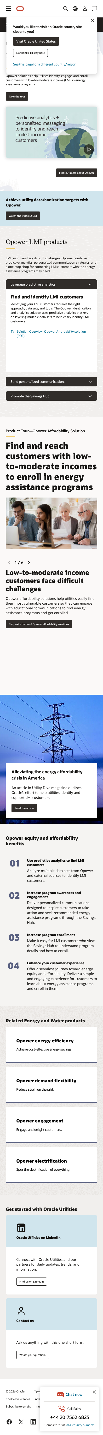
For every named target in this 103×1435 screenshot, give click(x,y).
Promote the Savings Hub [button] (30, 396)
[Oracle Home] (20, 8)
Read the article (24, 808)
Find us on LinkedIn (31, 1281)
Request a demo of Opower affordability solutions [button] (39, 624)
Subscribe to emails (18, 1406)
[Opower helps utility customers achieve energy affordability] (51, 132)
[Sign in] (85, 8)
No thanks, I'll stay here (30, 53)
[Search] (66, 8)
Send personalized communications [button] (38, 381)
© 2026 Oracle (15, 1391)
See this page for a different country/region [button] (44, 64)
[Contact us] (94, 8)
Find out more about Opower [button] (76, 172)
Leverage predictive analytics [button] (33, 284)
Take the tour (17, 96)
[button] (8, 8)
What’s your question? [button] (32, 1355)
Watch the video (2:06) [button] (23, 215)
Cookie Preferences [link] (18, 1399)
